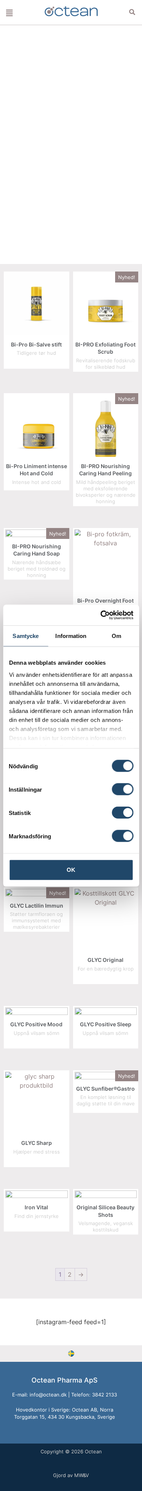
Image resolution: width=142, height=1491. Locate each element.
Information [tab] (70, 636)
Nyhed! (126, 277)
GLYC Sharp (36, 1143)
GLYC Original (105, 960)
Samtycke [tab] (25, 636)
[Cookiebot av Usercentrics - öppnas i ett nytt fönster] (101, 615)
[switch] (122, 789)
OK (71, 870)
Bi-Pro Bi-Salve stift (36, 344)
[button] (132, 12)
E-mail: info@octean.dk (39, 1395)
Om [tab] (116, 636)
